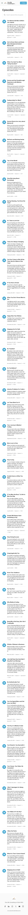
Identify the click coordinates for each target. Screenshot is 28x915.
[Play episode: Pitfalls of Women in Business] (4, 645)
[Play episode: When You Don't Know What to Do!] (4, 298)
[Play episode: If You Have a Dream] (4, 283)
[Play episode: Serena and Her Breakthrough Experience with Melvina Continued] (4, 81)
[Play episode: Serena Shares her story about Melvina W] (4, 122)
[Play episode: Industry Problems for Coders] (4, 390)
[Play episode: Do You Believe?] (4, 369)
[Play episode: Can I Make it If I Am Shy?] (4, 812)
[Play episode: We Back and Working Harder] (4, 140)
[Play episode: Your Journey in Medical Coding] (4, 426)
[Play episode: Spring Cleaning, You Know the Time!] (4, 202)
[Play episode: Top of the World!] (4, 161)
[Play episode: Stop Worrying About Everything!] (4, 179)
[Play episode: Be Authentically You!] (4, 683)
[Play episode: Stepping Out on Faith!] (4, 871)
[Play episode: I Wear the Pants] (4, 832)
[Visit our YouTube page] (19, 906)
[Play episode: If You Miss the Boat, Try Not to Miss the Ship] (4, 495)
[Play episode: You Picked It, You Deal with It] (4, 746)
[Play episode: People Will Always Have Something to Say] (4, 516)
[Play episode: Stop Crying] (4, 460)
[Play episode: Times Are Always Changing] (4, 242)
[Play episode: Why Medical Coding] (4, 603)
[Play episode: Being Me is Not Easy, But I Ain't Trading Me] (4, 622)
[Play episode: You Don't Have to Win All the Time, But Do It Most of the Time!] (4, 260)
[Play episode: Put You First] (4, 590)
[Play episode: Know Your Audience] (4, 573)
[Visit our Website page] (23, 906)
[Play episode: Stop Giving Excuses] (4, 538)
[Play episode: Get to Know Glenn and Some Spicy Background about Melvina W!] (4, 43)
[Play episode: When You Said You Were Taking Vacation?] (4, 63)
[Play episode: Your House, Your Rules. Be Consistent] (4, 767)
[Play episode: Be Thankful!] (4, 349)
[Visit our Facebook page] (5, 906)
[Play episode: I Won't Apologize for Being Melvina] (4, 788)
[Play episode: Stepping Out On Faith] (4, 330)
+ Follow (23, 3)
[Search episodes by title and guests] (4, 15)
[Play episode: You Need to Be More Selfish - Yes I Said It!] (4, 21)
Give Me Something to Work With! (10, 3)
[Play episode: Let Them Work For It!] (4, 403)
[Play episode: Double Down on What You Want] (4, 477)
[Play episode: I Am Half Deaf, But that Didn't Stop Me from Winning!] (4, 660)
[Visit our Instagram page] (12, 906)
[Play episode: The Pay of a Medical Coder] (4, 726)
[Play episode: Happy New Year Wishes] (4, 317)
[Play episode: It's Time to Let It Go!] (4, 221)
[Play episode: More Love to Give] (4, 444)
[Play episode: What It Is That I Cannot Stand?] (4, 854)
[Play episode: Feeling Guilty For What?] (4, 101)
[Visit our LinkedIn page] (8, 906)
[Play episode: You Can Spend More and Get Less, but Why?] (4, 702)
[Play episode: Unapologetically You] (4, 554)
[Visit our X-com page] (16, 906)
